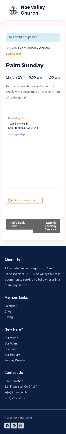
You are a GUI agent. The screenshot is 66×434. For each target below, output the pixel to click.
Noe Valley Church (18, 118)
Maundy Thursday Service (50, 226)
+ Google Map (16, 134)
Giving (8, 317)
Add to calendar (23, 200)
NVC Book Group (17, 224)
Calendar (10, 306)
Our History (12, 354)
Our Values (11, 343)
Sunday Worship (15, 360)
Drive (7, 311)
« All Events (13, 54)
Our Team (10, 349)
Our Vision (11, 338)
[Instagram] (21, 425)
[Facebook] (7, 425)
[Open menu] (53, 10)
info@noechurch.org (18, 392)
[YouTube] (14, 425)
